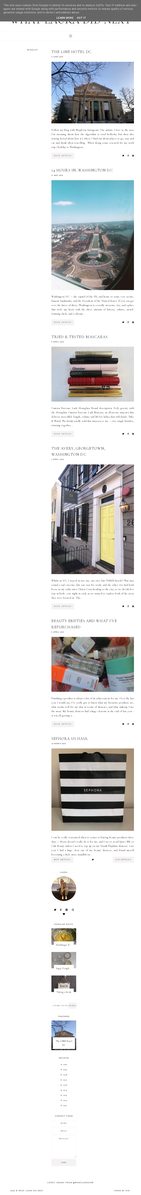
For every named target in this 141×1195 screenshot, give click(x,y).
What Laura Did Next (31, 1191)
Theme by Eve (122, 1191)
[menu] (70, 36)
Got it (81, 17)
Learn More (64, 17)
